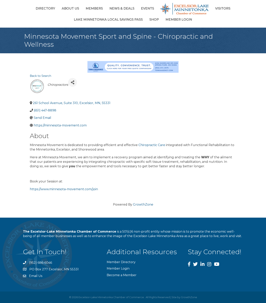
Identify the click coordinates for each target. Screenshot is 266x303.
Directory (45, 8)
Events (147, 8)
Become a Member (122, 275)
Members (94, 8)
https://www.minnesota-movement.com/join (64, 189)
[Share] (72, 82)
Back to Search (40, 76)
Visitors (222, 8)
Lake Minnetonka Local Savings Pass (108, 19)
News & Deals (121, 8)
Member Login (179, 19)
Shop (154, 19)
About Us (70, 8)
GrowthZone (143, 204)
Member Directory (121, 262)
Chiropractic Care (151, 145)
